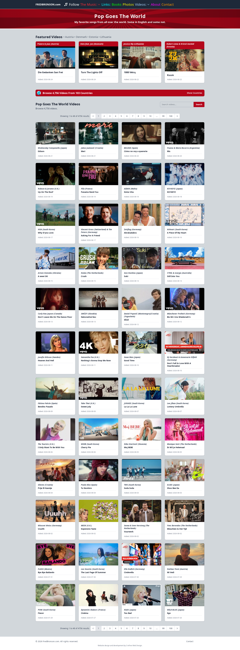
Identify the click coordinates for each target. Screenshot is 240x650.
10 (150, 116)
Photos (128, 4)
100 (170, 116)
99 (163, 116)
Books (117, 4)
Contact (168, 4)
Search (199, 104)
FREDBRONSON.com (48, 4)
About (155, 4)
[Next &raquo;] (177, 116)
